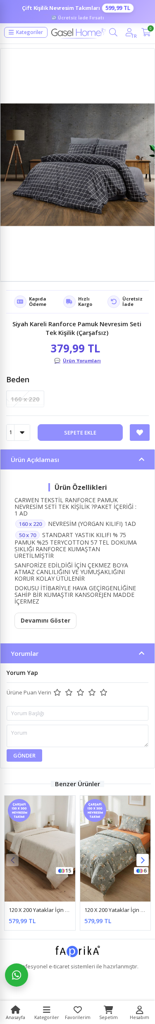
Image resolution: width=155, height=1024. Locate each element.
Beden (17, 379)
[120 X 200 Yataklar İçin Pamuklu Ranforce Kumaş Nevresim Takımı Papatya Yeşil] (115, 849)
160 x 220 (25, 399)
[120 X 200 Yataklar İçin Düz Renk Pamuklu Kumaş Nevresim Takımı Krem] (40, 849)
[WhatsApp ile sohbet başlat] (16, 975)
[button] (142, 860)
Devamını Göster (45, 620)
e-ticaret (59, 966)
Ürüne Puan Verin (29, 692)
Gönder (24, 755)
